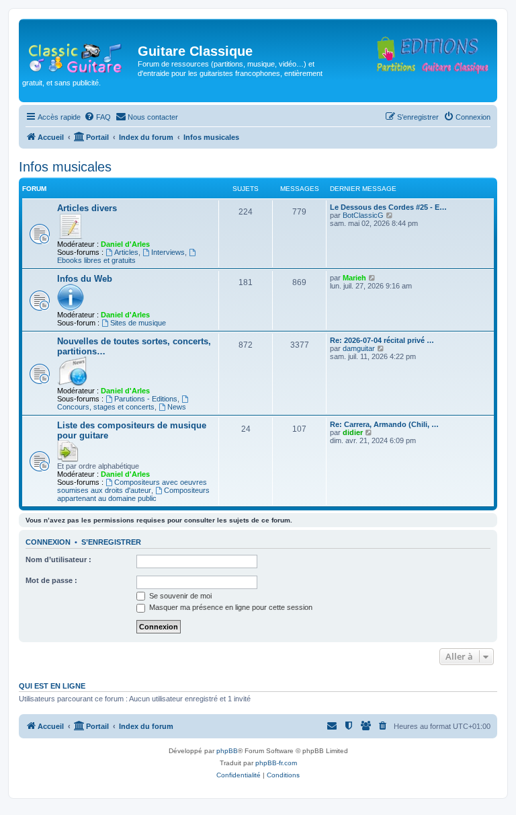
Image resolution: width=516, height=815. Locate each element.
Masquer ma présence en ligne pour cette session (229, 607)
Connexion (48, 542)
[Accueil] (80, 55)
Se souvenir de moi (179, 596)
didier (353, 432)
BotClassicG (363, 215)
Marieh (354, 278)
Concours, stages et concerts (106, 407)
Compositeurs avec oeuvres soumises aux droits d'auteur (132, 486)
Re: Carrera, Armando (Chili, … (384, 424)
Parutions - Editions (145, 399)
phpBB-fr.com (276, 763)
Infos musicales (65, 166)
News (176, 407)
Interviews (168, 252)
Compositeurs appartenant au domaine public (133, 494)
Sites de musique (138, 323)
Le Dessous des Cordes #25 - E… (388, 207)
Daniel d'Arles (125, 244)
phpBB (227, 750)
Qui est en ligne (52, 686)
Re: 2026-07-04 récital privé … (382, 340)
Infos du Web (84, 279)
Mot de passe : (51, 580)
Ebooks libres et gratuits (96, 260)
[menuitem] (97, 117)
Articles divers (87, 208)
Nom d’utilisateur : (58, 559)
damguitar (359, 348)
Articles (126, 252)
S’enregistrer (111, 542)
